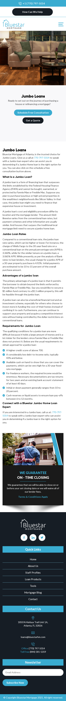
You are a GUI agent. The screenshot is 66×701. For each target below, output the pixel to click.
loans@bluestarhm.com (33, 636)
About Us (33, 565)
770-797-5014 (41, 157)
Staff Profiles (33, 572)
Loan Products (33, 579)
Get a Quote (33, 120)
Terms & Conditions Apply (33, 496)
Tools (33, 585)
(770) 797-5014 (37, 648)
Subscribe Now (15, 682)
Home (33, 559)
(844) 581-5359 (38, 651)
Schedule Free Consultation (33, 112)
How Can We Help (32, 11)
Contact (33, 599)
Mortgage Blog (33, 592)
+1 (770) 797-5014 (34, 3)
